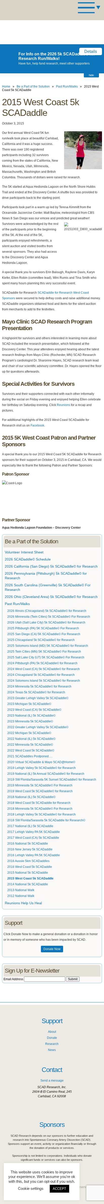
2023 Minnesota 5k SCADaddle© (30, 721)
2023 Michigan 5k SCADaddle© (29, 704)
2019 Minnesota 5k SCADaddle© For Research (39, 785)
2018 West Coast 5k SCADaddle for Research (38, 803)
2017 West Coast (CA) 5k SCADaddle (33, 838)
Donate (52, 1038)
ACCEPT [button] (59, 1189)
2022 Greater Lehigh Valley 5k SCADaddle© (37, 727)
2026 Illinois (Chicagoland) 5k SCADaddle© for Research (46, 611)
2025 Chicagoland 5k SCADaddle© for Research (41, 640)
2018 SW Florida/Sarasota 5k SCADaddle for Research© (46, 820)
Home (6, 86)
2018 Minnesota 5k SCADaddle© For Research (39, 808)
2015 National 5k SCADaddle (27, 872)
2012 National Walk (20, 896)
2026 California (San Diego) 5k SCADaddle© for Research (51, 566)
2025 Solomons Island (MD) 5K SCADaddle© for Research (47, 646)
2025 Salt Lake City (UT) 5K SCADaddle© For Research (45, 657)
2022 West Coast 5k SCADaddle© (30, 750)
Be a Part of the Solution (33, 86)
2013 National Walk (20, 890)
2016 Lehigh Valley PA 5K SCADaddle (33, 855)
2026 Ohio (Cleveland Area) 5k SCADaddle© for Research (51, 597)
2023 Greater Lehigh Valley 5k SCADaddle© (37, 698)
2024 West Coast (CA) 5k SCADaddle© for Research (43, 669)
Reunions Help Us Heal (23, 903)
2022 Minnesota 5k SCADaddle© (30, 744)
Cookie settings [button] (30, 1188)
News (52, 1050)
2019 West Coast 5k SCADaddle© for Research (40, 791)
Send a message (52, 1080)
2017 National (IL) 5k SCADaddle (30, 826)
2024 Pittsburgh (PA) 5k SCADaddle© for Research (42, 663)
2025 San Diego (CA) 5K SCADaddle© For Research (43, 634)
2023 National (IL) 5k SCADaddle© (31, 715)
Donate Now (52, 949)
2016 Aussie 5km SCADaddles (28, 861)
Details (90, 51)
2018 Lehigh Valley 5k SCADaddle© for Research (41, 814)
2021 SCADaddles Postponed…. (30, 756)
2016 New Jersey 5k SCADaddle (30, 849)
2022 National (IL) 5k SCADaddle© (31, 739)
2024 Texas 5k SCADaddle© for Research (36, 692)
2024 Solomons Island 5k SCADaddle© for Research (43, 680)
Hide (91, 75)
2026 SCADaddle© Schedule (28, 559)
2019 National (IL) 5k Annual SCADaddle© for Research (45, 774)
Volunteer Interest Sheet (24, 552)
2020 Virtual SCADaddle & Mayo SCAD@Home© (41, 762)
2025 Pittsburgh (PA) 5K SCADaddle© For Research (43, 628)
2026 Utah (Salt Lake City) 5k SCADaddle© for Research (46, 622)
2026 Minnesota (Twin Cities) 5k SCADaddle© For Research (48, 616)
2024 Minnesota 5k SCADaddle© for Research (39, 686)
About (52, 1032)
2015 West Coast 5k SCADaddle (30, 878)
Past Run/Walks (67, 86)
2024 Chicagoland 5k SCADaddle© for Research (41, 675)
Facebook (37, 425)
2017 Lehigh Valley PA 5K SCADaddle (33, 832)
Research (52, 1044)
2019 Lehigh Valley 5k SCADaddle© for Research (41, 768)
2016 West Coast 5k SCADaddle (29, 867)
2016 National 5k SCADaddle (27, 843)
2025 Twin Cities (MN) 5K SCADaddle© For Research (44, 651)
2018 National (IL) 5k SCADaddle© (31, 797)
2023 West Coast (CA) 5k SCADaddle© (34, 710)
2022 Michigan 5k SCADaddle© (29, 733)
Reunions (63, 405)
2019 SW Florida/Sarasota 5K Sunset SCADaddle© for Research (51, 779)
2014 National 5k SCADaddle (27, 884)
